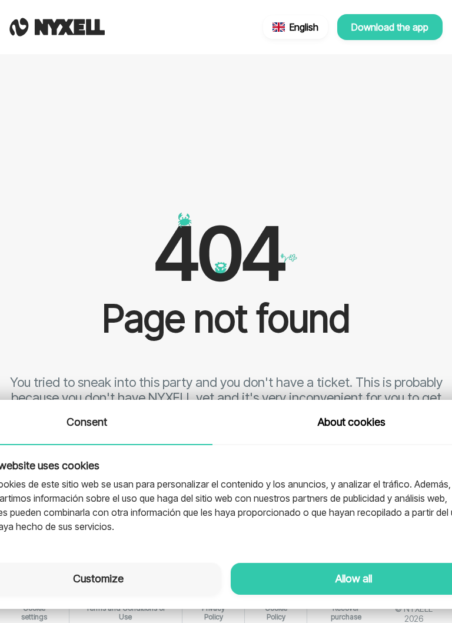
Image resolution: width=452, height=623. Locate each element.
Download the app (389, 27)
